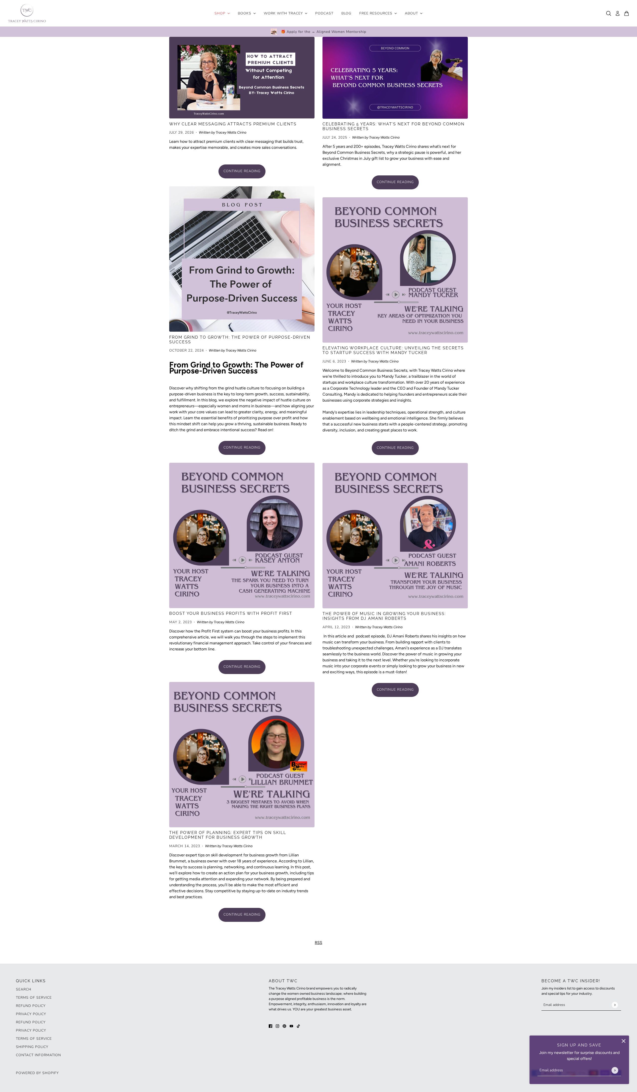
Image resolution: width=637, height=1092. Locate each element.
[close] (623, 1041)
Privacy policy (31, 1030)
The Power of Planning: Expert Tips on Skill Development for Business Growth (227, 835)
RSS (318, 942)
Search (23, 989)
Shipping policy (32, 1046)
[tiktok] (298, 1026)
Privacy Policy (31, 1014)
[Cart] (626, 13)
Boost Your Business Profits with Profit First (230, 613)
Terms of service (34, 1038)
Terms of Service (34, 997)
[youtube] (291, 1026)
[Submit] (614, 1070)
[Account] (617, 13)
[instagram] (277, 1026)
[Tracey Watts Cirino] (27, 13)
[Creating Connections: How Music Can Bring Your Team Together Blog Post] (395, 535)
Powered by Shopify (37, 1073)
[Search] (608, 13)
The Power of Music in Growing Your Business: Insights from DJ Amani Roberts (384, 616)
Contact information (38, 1055)
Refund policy (31, 1005)
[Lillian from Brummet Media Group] (242, 754)
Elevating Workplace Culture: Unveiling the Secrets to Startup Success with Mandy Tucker (393, 350)
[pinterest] (284, 1026)
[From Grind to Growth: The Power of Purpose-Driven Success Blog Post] (242, 259)
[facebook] (270, 1026)
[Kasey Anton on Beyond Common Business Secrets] (242, 535)
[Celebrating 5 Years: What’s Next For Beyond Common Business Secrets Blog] (395, 78)
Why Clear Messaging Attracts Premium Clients (233, 124)
